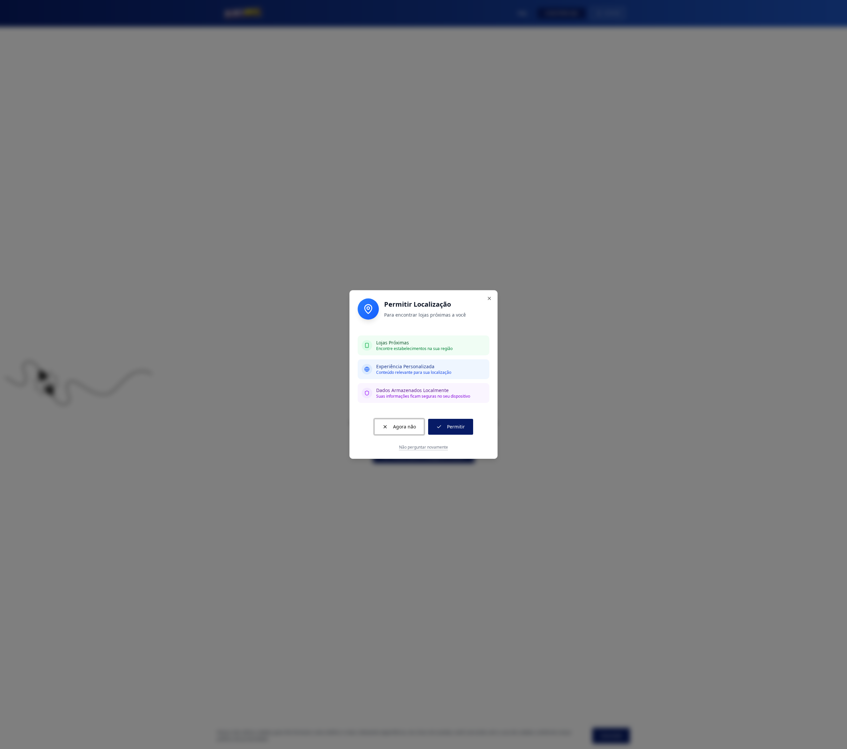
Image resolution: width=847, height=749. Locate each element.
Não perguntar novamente (423, 447)
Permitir (456, 426)
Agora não (404, 426)
